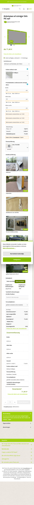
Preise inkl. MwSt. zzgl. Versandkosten (12, 54)
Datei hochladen (20, 281)
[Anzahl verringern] (5, 402)
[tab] (17, 416)
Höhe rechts (8, 105)
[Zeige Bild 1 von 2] (11, 45)
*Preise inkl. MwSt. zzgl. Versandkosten (16, 328)
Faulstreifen (8, 193)
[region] (17, 37)
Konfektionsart (10, 61)
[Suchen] (20, 8)
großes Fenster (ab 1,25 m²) (12, 274)
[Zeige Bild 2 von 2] (14, 45)
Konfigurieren (17, 259)
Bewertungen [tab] (6, 427)
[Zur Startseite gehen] (17, 6)
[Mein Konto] (24, 8)
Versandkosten (26, 468)
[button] (27, 69)
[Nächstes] (29, 37)
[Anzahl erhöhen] (15, 402)
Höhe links (8, 96)
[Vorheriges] (5, 37)
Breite (6, 87)
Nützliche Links (5, 449)
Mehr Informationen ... (9, 248)
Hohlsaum (8, 172)
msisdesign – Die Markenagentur (18, 477)
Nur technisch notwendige (17, 253)
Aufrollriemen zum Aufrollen (12, 212)
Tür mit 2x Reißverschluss (12, 232)
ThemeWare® (17, 478)
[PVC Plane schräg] (17, 37)
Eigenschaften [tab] (6, 423)
